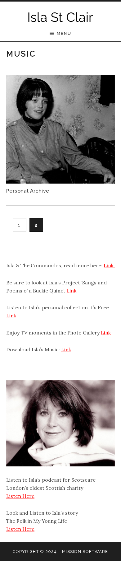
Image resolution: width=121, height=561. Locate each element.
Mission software (85, 551)
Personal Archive (27, 191)
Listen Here (20, 496)
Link (109, 265)
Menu (64, 33)
